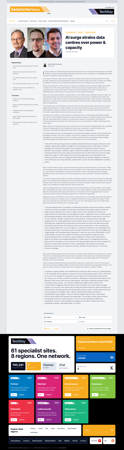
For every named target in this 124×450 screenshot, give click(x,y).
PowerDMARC (62, 447)
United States (34, 432)
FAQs (60, 440)
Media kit (21, 394)
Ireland (53, 428)
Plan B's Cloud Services (40, 447)
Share (48, 328)
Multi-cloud (33, 21)
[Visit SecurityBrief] (45, 403)
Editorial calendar (37, 440)
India (46, 428)
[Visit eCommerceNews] (99, 378)
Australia (32, 428)
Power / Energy (42, 21)
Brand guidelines (15, 440)
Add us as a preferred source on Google (100, 328)
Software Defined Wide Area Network (58, 21)
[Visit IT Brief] (18, 403)
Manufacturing (90, 32)
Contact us (26, 440)
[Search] (112, 21)
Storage (72, 21)
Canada (40, 428)
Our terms (83, 440)
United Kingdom (72, 428)
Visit (13, 394)
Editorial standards (50, 440)
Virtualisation (71, 32)
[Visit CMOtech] (45, 378)
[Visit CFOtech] (18, 378)
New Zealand (61, 428)
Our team (75, 440)
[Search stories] (112, 430)
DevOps (80, 32)
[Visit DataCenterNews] (72, 378)
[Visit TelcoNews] (72, 403)
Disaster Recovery (23, 21)
